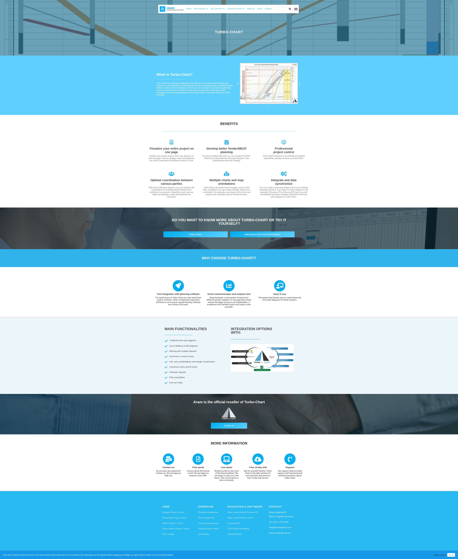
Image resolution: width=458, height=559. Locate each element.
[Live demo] (226, 459)
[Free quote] (198, 459)
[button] (201, 8)
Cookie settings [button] (439, 555)
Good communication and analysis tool (228, 294)
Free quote (198, 467)
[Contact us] (168, 459)
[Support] (290, 459)
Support (290, 467)
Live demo (226, 467)
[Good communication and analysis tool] (229, 285)
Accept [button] (451, 555)
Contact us (168, 467)
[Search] (289, 9)
